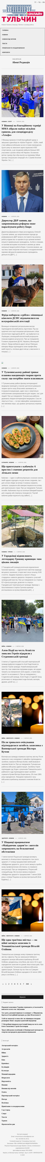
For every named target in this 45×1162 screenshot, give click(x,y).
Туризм (10, 551)
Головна (5, 30)
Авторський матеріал (10, 1045)
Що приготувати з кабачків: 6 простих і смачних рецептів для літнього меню (20, 469)
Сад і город (6, 1110)
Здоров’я (5, 838)
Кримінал (5, 1063)
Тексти (4, 43)
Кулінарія (5, 462)
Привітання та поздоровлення (13, 48)
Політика (5, 1103)
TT (35, 2)
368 (27, 984)
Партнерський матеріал (11, 1096)
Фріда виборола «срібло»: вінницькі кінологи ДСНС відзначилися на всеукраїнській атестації (22, 318)
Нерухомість (6, 1081)
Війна (3, 646)
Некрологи (6, 52)
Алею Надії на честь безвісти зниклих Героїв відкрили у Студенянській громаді (18, 653)
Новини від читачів (9, 39)
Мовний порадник (8, 1074)
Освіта (4, 1092)
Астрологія (6, 1049)
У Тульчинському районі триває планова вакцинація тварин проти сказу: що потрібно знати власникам (22, 375)
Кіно (3, 1060)
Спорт (10, 121)
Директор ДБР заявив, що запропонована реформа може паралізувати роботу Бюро (18, 223)
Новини (5, 34)
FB (43, 2)
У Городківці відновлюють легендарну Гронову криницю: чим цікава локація (21, 559)
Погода (4, 1099)
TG (39, 2)
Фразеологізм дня (8, 1124)
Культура (5, 1070)
